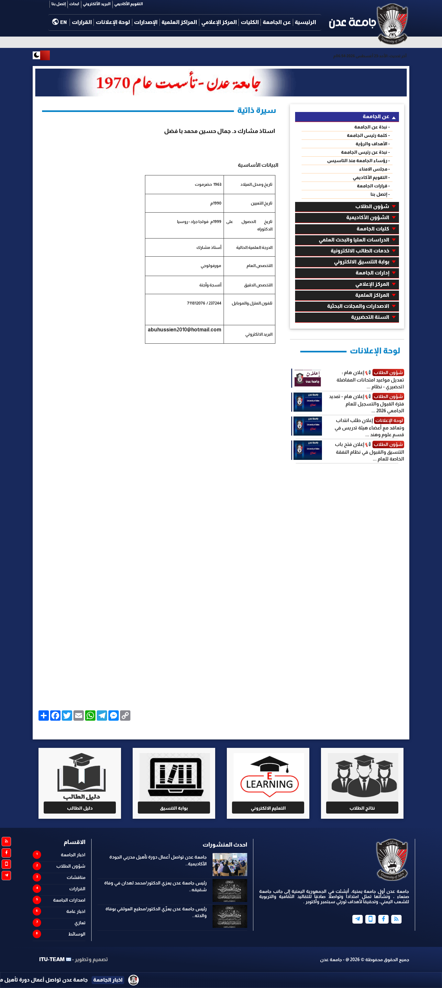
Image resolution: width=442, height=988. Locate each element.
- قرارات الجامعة (373, 185)
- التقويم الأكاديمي (371, 177)
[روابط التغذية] (6, 841)
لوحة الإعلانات (113, 22)
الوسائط (76, 934)
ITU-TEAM (52, 959)
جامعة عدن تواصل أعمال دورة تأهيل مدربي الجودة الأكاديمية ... (87, 979)
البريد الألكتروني (97, 4)
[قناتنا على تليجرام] (6, 875)
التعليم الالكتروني (268, 808)
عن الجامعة (277, 22)
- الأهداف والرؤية (373, 143)
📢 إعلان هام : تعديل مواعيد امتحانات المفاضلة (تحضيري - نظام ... (370, 379)
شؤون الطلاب (372, 206)
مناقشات (76, 877)
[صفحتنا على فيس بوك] (6, 853)
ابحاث (74, 4)
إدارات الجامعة (372, 272)
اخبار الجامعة (73, 854)
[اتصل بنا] (6, 864)
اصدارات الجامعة (69, 900)
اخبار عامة (75, 911)
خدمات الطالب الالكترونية (360, 250)
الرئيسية (305, 22)
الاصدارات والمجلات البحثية (358, 306)
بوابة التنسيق (174, 808)
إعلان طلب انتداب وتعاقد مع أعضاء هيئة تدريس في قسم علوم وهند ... (369, 427)
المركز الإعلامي (219, 22)
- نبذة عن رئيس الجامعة (365, 152)
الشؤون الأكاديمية (367, 217)
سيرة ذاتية (256, 110)
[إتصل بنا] (370, 919)
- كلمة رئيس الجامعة (368, 135)
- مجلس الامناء (374, 169)
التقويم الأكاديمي (128, 4)
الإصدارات (146, 22)
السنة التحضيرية (370, 317)
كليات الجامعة (373, 228)
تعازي (79, 922)
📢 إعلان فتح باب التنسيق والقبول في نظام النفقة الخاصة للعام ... (369, 451)
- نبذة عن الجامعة (372, 126)
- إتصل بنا (380, 194)
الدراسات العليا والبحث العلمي (354, 239)
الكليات (250, 22)
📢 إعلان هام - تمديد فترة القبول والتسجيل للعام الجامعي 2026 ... (366, 403)
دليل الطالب (80, 808)
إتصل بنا (58, 4)
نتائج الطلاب (362, 808)
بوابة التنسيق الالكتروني (361, 261)
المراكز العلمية (179, 22)
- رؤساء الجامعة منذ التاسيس (358, 160)
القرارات (82, 22)
